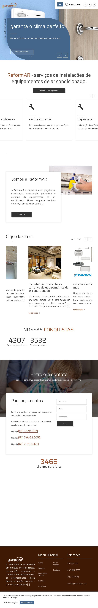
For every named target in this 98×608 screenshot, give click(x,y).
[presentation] (90, 96)
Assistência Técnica (42, 574)
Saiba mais (21, 214)
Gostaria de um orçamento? (49, 90)
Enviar (65, 424)
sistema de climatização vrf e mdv (47, 286)
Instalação (42, 586)
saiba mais (33, 310)
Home (40, 563)
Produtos (56, 570)
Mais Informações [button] (11, 603)
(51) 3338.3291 (28, 431)
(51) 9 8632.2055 (29, 437)
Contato (41, 581)
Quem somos (56, 564)
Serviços (41, 568)
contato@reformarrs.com (5, 29)
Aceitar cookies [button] (27, 602)
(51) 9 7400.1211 (28, 444)
